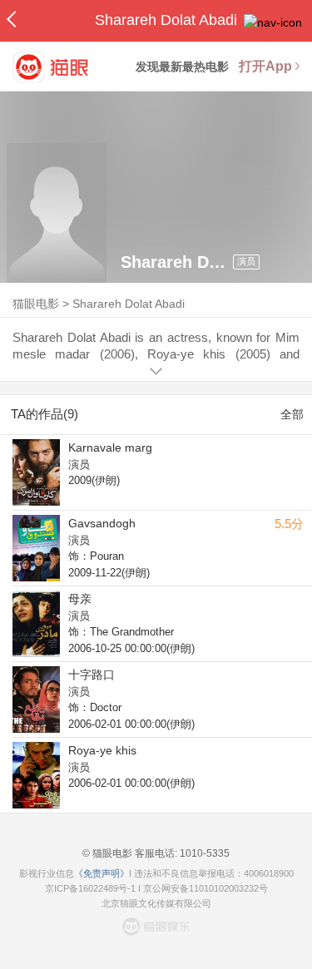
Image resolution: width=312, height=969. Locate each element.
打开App (265, 66)
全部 (292, 414)
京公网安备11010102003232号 (205, 888)
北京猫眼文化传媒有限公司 (156, 903)
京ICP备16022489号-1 (90, 888)
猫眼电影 (35, 303)
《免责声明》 (101, 873)
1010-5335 (203, 853)
